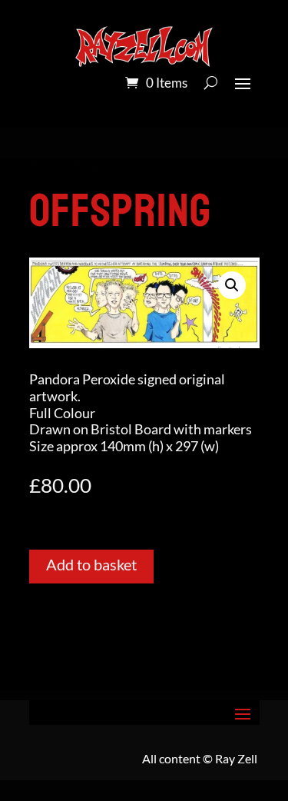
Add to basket (91, 564)
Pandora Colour (117, 166)
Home (46, 166)
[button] (232, 285)
